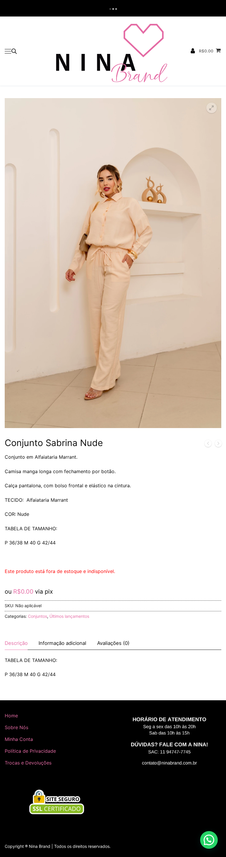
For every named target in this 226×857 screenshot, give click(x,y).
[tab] (16, 643)
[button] (211, 108)
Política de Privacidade (30, 751)
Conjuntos (37, 616)
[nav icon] (8, 51)
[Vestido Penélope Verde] (208, 444)
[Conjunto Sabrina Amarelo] (218, 444)
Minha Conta (19, 739)
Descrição (16, 643)
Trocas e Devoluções (28, 763)
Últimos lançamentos (69, 616)
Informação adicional (62, 643)
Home (11, 716)
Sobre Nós (16, 727)
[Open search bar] (14, 51)
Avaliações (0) (113, 643)
